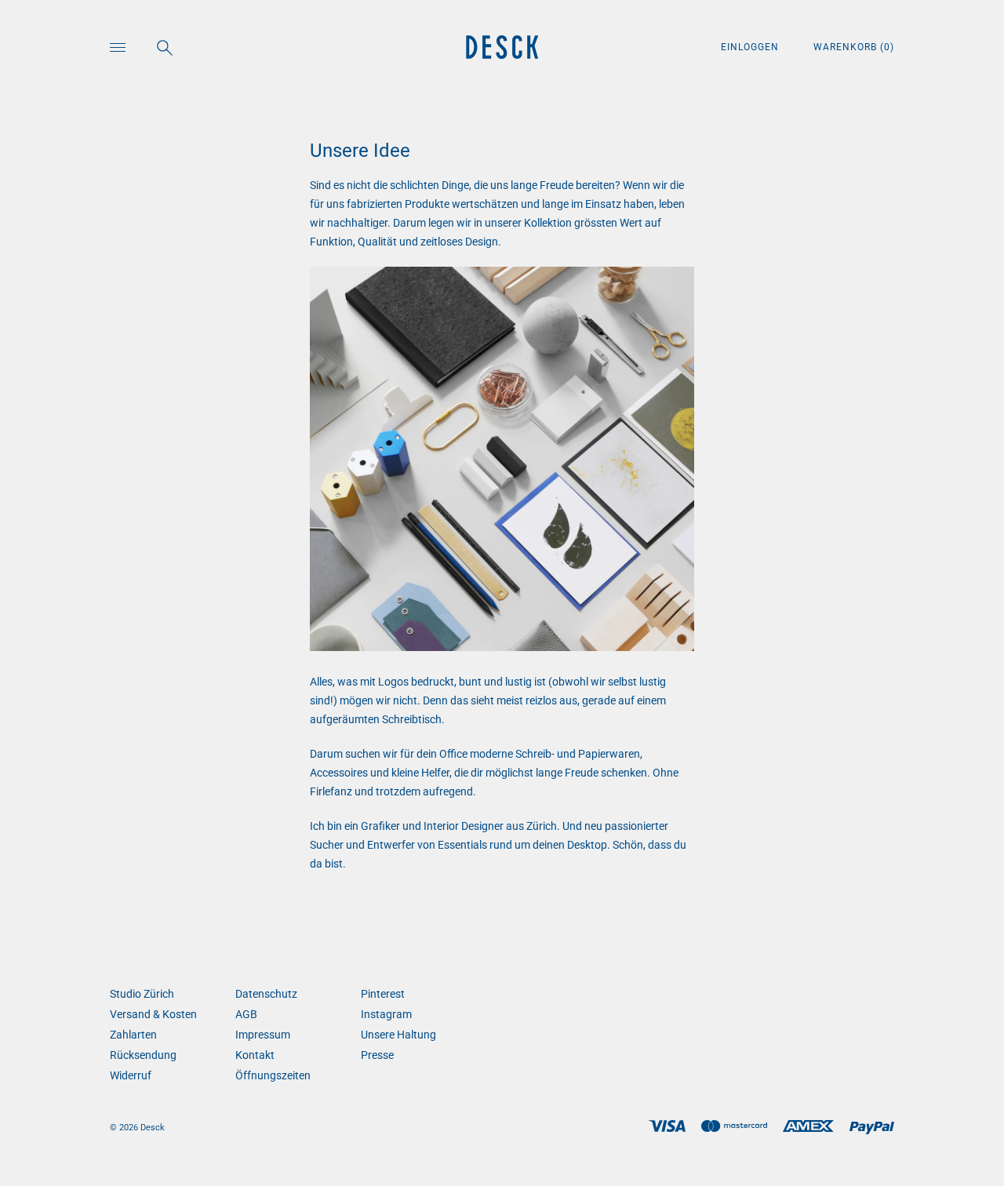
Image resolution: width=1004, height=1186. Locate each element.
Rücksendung (143, 1055)
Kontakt (255, 1055)
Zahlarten (133, 1034)
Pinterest (383, 994)
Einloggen (751, 47)
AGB (246, 1014)
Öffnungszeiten (273, 1075)
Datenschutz (266, 994)
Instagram (386, 1014)
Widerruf (130, 1075)
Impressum (262, 1034)
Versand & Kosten (153, 1014)
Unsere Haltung (398, 1034)
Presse (377, 1055)
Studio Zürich (142, 994)
